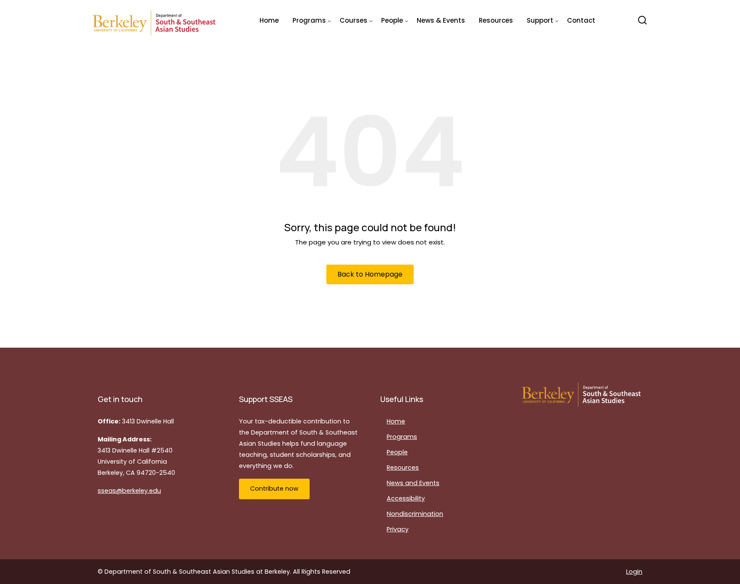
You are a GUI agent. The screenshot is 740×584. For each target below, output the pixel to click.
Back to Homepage (370, 274)
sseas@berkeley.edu (129, 490)
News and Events (413, 483)
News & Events (441, 20)
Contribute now (274, 488)
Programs (402, 436)
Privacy (398, 529)
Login (634, 571)
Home (269, 20)
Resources (496, 20)
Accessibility (406, 498)
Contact (581, 20)
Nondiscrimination (415, 514)
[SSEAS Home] (154, 20)
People (397, 452)
